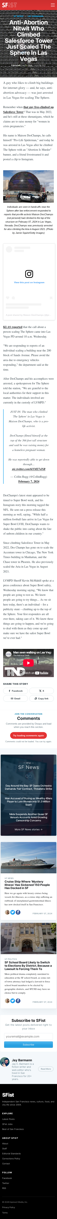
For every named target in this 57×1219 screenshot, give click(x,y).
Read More (46, 1069)
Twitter (5, 1183)
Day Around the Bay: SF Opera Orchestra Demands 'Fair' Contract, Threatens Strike (28, 787)
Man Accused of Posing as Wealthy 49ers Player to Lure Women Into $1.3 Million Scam (28, 801)
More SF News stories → (28, 829)
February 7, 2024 (28, 481)
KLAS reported (12, 327)
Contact (6, 1163)
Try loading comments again (28, 735)
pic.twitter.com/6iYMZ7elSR (28, 469)
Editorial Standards (11, 1153)
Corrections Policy (11, 1158)
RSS (4, 1188)
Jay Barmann (36, 16)
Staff (4, 1148)
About (5, 1143)
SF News (18, 16)
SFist (8, 1095)
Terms (5, 1212)
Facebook (7, 1178)
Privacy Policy (8, 1207)
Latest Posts (8, 1119)
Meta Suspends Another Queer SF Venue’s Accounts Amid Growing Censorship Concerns (28, 817)
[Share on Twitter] (12, 912)
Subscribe (28, 1044)
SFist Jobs (7, 1124)
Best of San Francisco (13, 1129)
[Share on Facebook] (18, 912)
